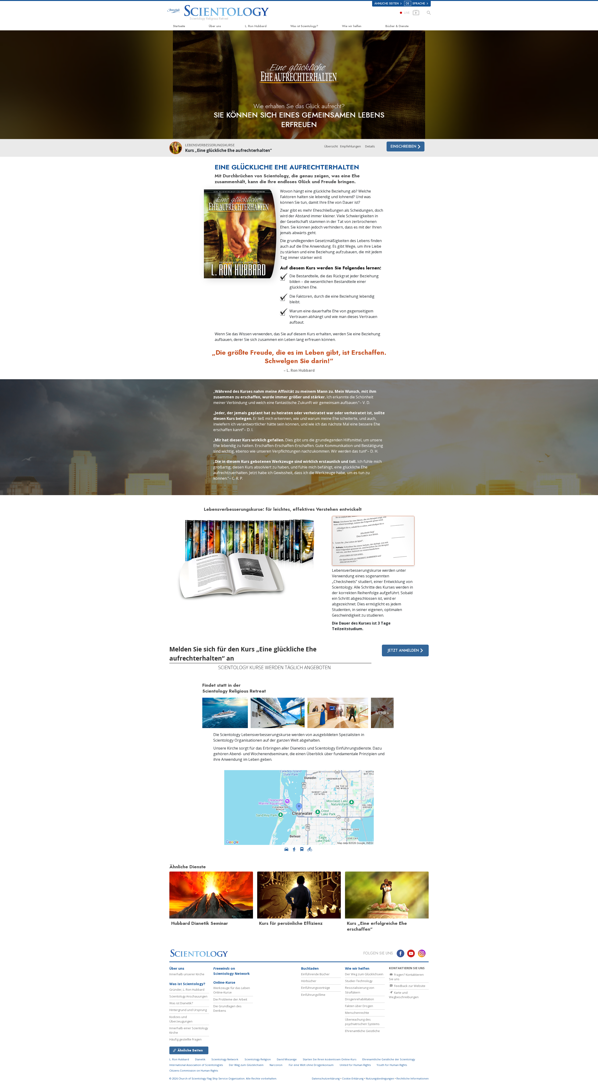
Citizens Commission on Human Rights (193, 1070)
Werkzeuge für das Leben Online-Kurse (231, 990)
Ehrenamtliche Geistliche (362, 1031)
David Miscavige (287, 1059)
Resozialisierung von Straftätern (359, 990)
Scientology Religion (258, 1059)
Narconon (276, 1065)
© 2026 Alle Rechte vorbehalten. (223, 1078)
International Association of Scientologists (196, 1065)
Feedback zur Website (409, 986)
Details (370, 146)
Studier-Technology (358, 981)
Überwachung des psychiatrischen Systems (362, 1021)
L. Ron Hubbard (256, 26)
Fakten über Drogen (359, 1006)
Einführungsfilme (313, 995)
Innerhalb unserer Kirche (186, 974)
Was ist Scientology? (304, 26)
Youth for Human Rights (392, 1065)
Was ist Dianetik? (181, 1003)
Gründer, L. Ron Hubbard (186, 989)
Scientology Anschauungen (188, 996)
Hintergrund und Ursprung (188, 1010)
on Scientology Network (231, 971)
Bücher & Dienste (397, 26)
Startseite (179, 26)
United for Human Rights (355, 1065)
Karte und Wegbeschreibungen (404, 994)
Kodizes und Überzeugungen (180, 1019)
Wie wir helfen (351, 26)
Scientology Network (224, 1059)
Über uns (215, 26)
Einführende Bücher (315, 974)
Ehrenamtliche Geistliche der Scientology (388, 1059)
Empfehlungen (350, 146)
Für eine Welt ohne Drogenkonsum (311, 1065)
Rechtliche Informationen (412, 1078)
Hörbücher (308, 981)
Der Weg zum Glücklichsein (364, 974)
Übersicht (331, 146)
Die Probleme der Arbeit (230, 999)
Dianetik (200, 1059)
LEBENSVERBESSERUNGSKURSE (210, 145)
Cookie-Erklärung (352, 1078)
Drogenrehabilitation (359, 999)
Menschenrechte (357, 1013)
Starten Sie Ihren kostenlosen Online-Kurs (329, 1059)
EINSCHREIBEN (404, 146)
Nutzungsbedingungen (380, 1078)
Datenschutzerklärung (326, 1078)
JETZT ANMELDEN (404, 650)
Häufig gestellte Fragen (185, 1039)
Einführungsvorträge (315, 988)
